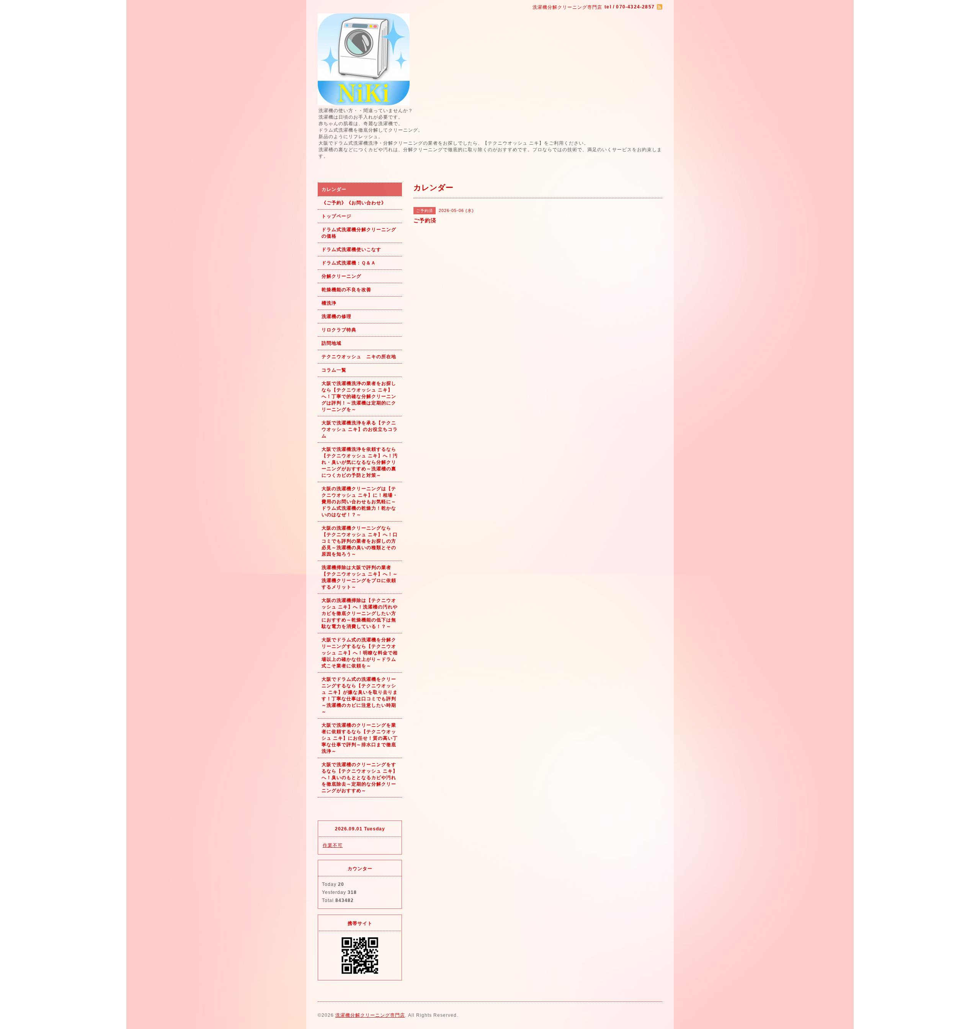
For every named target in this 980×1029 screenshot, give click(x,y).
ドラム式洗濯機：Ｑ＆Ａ (349, 263)
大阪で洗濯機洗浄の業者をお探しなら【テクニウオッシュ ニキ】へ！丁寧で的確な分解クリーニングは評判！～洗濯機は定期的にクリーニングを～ (359, 396)
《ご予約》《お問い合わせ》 (354, 202)
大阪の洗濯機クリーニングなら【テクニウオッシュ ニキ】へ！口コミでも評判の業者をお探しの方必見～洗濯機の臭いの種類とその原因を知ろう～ (360, 541)
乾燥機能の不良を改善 (346, 289)
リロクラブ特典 (339, 330)
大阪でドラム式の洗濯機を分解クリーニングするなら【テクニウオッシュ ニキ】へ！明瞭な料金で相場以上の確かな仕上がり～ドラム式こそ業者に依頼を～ (360, 653)
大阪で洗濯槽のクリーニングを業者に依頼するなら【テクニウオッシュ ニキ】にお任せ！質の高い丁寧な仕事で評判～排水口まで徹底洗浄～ (360, 738)
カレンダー (334, 189)
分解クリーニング (341, 276)
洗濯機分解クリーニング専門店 (370, 1015)
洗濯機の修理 (336, 316)
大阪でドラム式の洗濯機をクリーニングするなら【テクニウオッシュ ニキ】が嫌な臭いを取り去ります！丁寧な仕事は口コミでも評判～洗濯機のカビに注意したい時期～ (360, 695)
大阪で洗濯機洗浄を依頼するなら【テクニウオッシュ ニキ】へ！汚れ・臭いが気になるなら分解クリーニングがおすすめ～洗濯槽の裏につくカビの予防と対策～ (360, 462)
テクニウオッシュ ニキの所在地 (359, 356)
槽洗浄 (329, 303)
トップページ (336, 216)
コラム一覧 (334, 370)
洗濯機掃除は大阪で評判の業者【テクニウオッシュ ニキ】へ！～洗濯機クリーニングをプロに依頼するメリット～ (360, 577)
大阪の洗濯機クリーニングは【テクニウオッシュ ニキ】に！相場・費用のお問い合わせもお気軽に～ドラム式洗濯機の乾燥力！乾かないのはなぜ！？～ (360, 501)
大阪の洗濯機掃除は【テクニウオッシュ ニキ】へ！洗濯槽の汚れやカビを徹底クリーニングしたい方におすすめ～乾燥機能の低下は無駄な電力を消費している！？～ (360, 613)
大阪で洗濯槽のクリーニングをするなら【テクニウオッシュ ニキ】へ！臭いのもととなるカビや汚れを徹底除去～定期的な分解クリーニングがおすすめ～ (360, 777)
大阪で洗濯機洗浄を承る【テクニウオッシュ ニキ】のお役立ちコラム (360, 429)
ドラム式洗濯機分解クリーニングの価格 (359, 233)
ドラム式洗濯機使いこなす (351, 249)
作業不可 (333, 845)
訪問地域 (331, 343)
